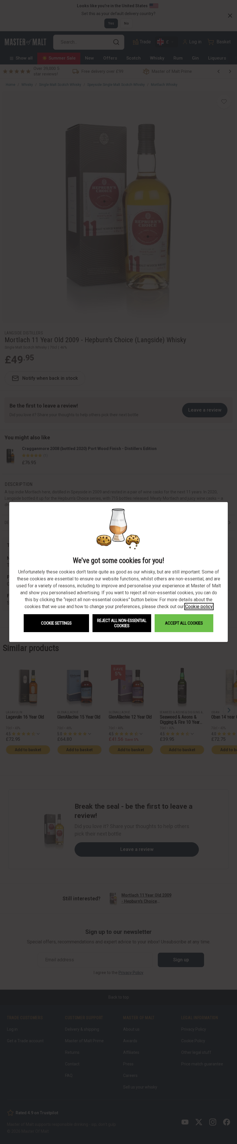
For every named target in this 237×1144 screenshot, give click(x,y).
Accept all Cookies (184, 623)
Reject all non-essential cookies (122, 623)
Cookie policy (199, 606)
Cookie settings (56, 623)
